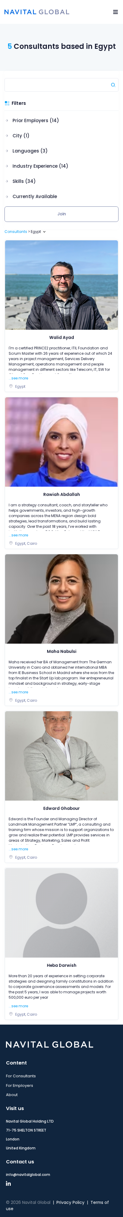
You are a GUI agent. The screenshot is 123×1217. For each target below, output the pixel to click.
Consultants (15, 231)
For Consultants (21, 1076)
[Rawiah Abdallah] (61, 441)
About (12, 1095)
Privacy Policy (70, 1202)
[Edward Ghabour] (61, 755)
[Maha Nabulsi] (61, 598)
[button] (36, 120)
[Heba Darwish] (61, 912)
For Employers (19, 1085)
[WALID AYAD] (61, 284)
